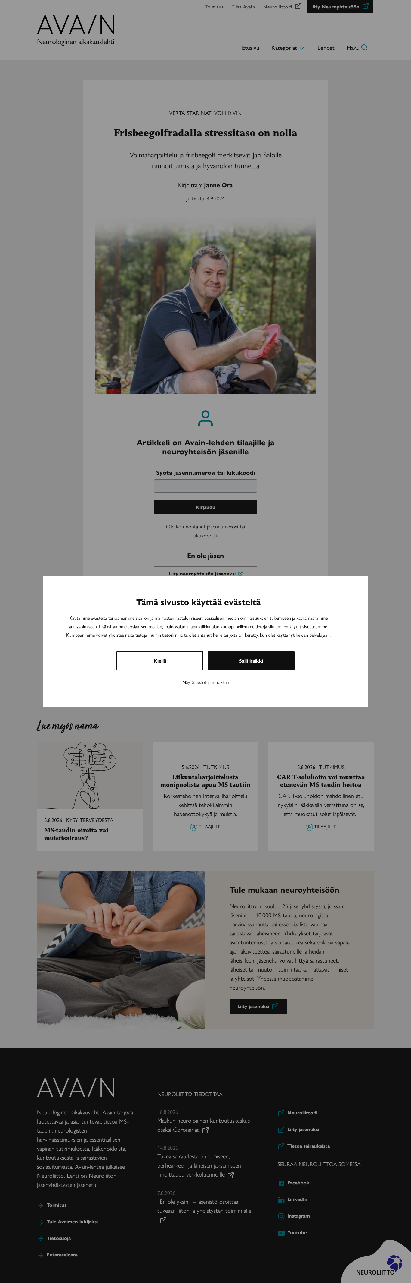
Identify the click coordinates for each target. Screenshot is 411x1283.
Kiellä (160, 660)
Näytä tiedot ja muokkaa (205, 682)
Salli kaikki (251, 660)
